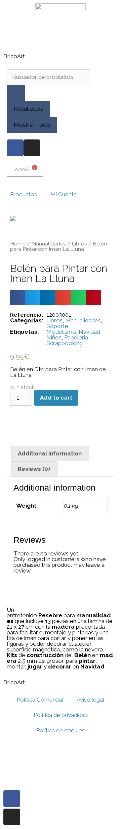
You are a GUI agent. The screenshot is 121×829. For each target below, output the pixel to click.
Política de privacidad (61, 715)
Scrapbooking (64, 343)
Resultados (28, 108)
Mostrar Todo (32, 124)
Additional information (50, 453)
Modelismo (61, 331)
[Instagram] (32, 147)
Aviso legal (90, 699)
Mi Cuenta (63, 194)
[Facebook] (15, 147)
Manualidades (48, 243)
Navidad (89, 331)
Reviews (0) (34, 468)
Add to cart (56, 397)
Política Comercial (40, 699)
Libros (79, 243)
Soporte (57, 326)
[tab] (50, 453)
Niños (54, 337)
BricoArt (14, 56)
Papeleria (76, 337)
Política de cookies (60, 730)
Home (18, 243)
